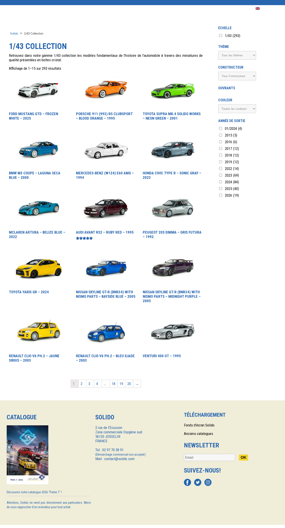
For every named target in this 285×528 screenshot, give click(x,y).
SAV (201, 8)
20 (129, 383)
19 (121, 383)
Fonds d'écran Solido (199, 425)
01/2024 (233, 128)
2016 (231, 142)
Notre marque (61, 8)
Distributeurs (92, 8)
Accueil (9, 8)
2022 (232, 168)
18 (113, 383)
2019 (232, 162)
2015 (231, 135)
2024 (232, 182)
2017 (232, 148)
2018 (232, 155)
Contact (219, 8)
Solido (14, 33)
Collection (32, 8)
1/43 (232, 35)
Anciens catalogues (198, 433)
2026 (232, 195)
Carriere (240, 8)
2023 (232, 175)
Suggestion (180, 8)
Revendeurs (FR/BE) (128, 8)
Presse (157, 8)
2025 (232, 188)
